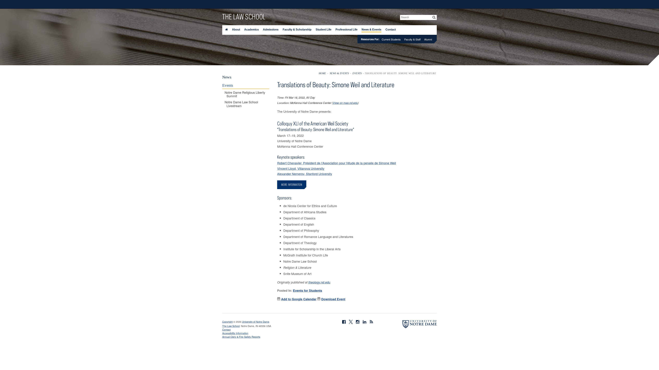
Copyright (227, 321)
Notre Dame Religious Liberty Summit (245, 94)
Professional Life (346, 29)
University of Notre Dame (255, 321)
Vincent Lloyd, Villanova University (300, 168)
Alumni (428, 39)
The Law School (243, 16)
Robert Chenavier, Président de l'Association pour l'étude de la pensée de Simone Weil (336, 163)
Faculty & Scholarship (297, 29)
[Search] (434, 17)
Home (322, 73)
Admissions (271, 29)
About (236, 29)
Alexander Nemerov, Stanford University (304, 173)
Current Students (391, 39)
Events (357, 73)
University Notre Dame (248, 4)
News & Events (371, 29)
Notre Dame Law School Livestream (241, 104)
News (226, 77)
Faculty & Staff (412, 39)
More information (291, 184)
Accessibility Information (235, 333)
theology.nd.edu (319, 282)
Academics (251, 29)
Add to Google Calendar (298, 299)
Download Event (333, 299)
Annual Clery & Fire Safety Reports (241, 336)
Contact (390, 29)
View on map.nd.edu (345, 103)
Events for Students (307, 290)
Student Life (323, 29)
